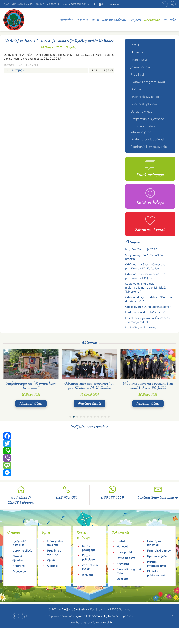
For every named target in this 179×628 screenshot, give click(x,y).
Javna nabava (140, 67)
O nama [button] (82, 20)
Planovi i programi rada (147, 82)
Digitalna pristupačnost (147, 139)
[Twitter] (89, 443)
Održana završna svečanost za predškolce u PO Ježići (148, 386)
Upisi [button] (95, 20)
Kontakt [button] (170, 20)
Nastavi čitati (31, 403)
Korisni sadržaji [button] (114, 20)
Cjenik (51, 560)
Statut (134, 45)
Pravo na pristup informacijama (142, 129)
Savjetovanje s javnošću (148, 119)
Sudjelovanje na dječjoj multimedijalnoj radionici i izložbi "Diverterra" (146, 287)
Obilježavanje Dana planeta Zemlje (148, 306)
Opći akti (136, 89)
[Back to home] (13, 19)
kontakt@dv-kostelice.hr (104, 4)
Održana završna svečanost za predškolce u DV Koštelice (89, 386)
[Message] (89, 465)
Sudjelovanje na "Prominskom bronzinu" (31, 386)
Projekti (135, 20)
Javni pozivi (138, 60)
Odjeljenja (19, 571)
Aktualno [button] (66, 20)
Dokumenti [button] (152, 20)
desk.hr (108, 622)
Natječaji (71, 47)
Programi (18, 565)
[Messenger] (89, 472)
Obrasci (52, 565)
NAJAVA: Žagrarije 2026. (141, 249)
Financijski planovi (143, 104)
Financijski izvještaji (144, 97)
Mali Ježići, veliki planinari (141, 327)
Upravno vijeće (141, 111)
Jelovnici (87, 574)
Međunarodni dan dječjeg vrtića (146, 312)
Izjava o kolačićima (87, 616)
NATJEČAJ (18, 70)
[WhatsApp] (89, 450)
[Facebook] (89, 436)
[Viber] (89, 458)
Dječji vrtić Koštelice (74, 609)
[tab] (70, 417)
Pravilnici (137, 74)
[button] (173, 616)
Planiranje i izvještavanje (148, 147)
